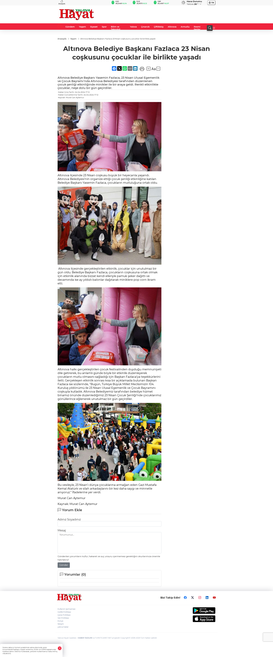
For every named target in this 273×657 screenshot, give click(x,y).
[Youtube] (214, 597)
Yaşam (82, 26)
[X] (192, 597)
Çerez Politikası (64, 615)
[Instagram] (200, 597)
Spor (104, 26)
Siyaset (94, 26)
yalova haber (63, 627)
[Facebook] (185, 597)
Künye (60, 621)
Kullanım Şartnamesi (66, 609)
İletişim (61, 624)
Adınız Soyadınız (69, 519)
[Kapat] (59, 648)
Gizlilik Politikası (64, 612)
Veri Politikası (63, 618)
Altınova (172, 26)
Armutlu (185, 26)
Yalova (133, 26)
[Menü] (214, 28)
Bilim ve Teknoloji (115, 28)
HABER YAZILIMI (85, 638)
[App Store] (197, 618)
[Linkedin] (207, 597)
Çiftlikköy (159, 26)
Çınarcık (145, 26)
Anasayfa (61, 4)
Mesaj (62, 530)
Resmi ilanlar (197, 28)
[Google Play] (197, 610)
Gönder (63, 565)
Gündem (70, 26)
